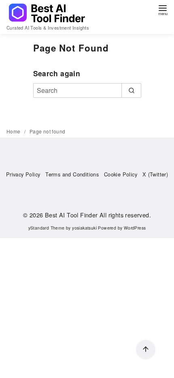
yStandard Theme (46, 228)
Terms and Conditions (72, 174)
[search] (131, 90)
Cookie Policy (120, 174)
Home (14, 131)
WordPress (135, 228)
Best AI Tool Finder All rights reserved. (98, 214)
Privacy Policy (23, 174)
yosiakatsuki (84, 228)
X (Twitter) (155, 174)
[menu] (162, 9)
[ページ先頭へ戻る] (145, 349)
